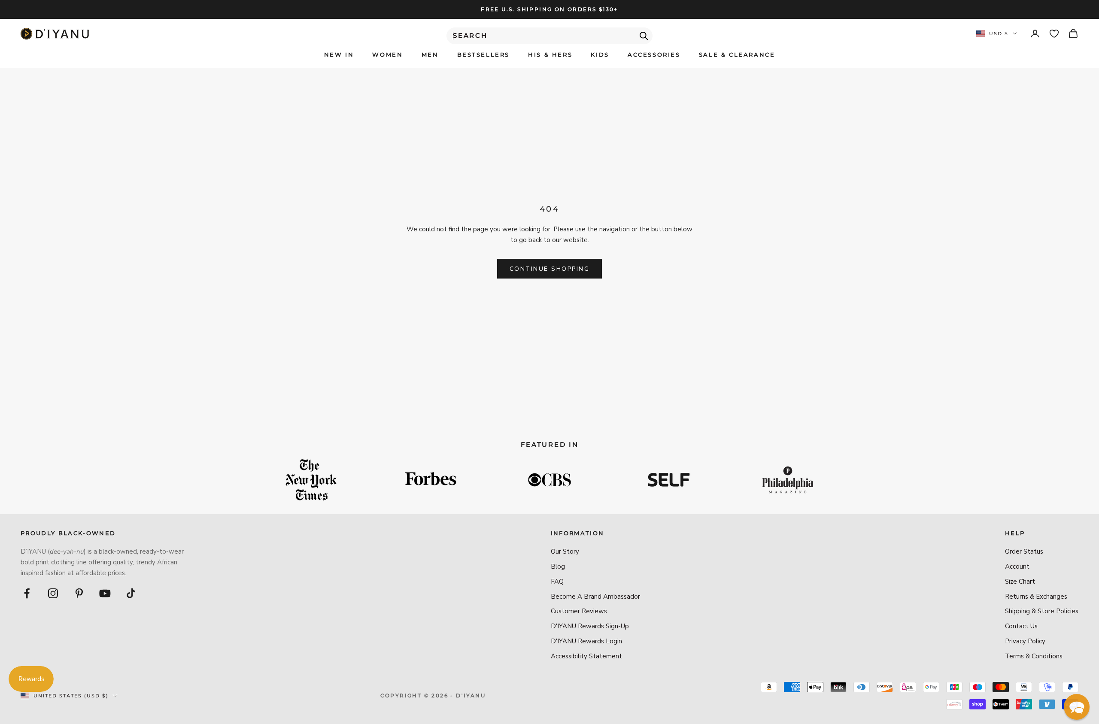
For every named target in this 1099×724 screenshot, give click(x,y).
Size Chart (1020, 581)
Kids (600, 54)
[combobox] (549, 36)
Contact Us (1021, 626)
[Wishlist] (1054, 33)
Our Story (565, 551)
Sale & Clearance (737, 54)
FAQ (557, 581)
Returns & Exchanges (1036, 596)
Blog (558, 566)
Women (387, 54)
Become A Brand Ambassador (595, 596)
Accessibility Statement (586, 656)
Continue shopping (550, 269)
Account (1017, 566)
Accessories (654, 54)
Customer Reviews (579, 611)
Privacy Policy (1025, 641)
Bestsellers (483, 54)
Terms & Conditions (1034, 656)
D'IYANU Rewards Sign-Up (590, 626)
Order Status (1024, 551)
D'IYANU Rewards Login (586, 641)
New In (339, 54)
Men (430, 54)
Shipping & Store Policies (1041, 611)
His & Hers (550, 54)
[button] (1077, 707)
